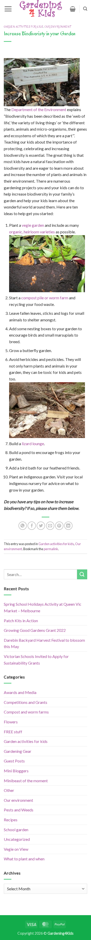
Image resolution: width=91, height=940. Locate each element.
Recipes (10, 819)
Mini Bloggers (16, 770)
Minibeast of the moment (26, 780)
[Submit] (82, 574)
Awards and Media (20, 692)
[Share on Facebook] (32, 525)
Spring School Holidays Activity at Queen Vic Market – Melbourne (42, 607)
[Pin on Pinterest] (59, 525)
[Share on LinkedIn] (68, 525)
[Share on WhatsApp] (22, 525)
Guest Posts (14, 760)
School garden (16, 829)
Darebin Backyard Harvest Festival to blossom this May (44, 643)
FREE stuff (13, 731)
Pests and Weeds (18, 809)
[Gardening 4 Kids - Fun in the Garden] (41, 9)
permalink (51, 549)
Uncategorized (17, 839)
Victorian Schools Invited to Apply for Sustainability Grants (36, 659)
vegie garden (33, 225)
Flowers (11, 721)
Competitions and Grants (25, 702)
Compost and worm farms (26, 711)
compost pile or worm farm (44, 297)
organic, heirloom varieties (32, 231)
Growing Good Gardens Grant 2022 (35, 630)
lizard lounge (33, 443)
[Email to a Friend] (50, 525)
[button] (8, 8)
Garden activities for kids (23, 27)
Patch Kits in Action (21, 620)
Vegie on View (16, 849)
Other (9, 790)
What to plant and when (24, 858)
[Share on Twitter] (41, 525)
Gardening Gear (17, 751)
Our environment (57, 27)
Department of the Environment (38, 109)
